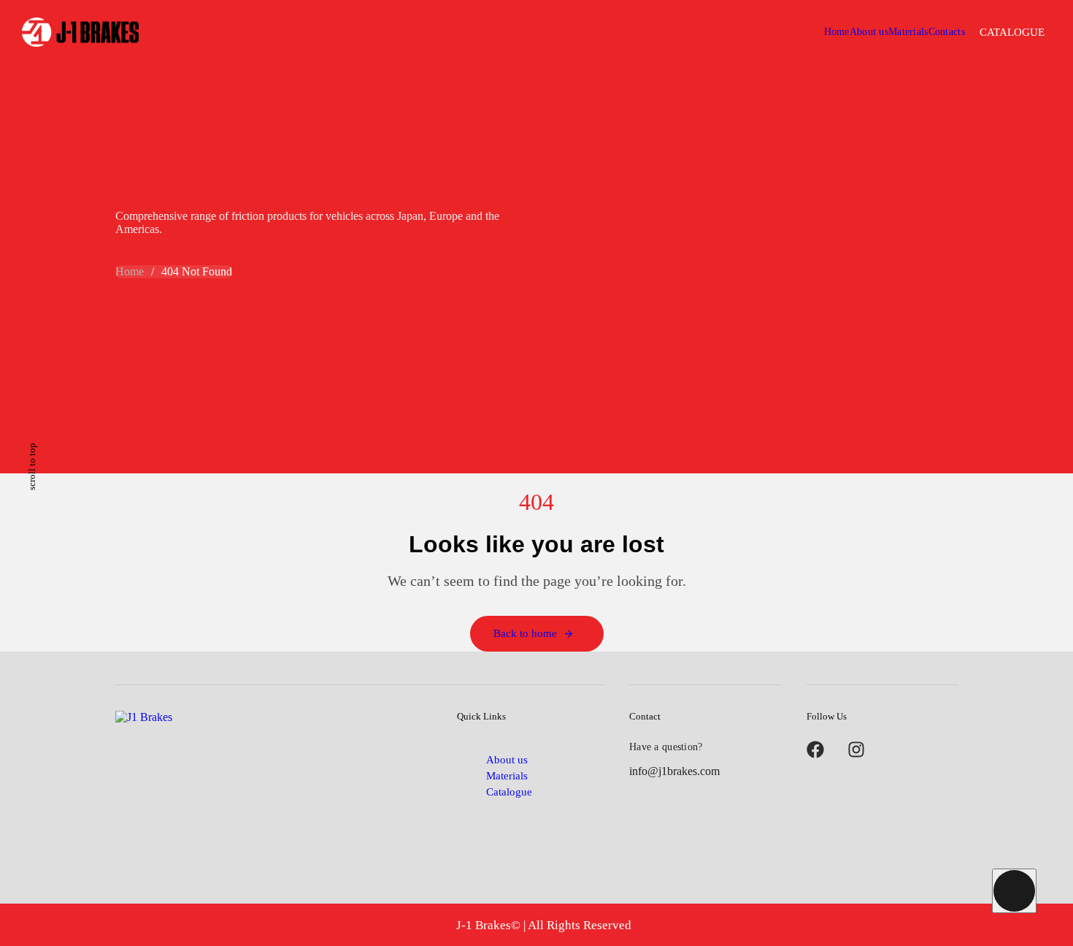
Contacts (946, 31)
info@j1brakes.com (674, 771)
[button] (1012, 32)
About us (869, 31)
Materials (908, 31)
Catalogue (509, 792)
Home (837, 31)
